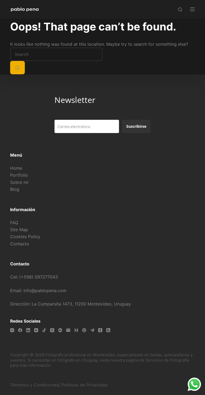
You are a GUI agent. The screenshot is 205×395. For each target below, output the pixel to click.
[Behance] (60, 330)
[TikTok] (44, 330)
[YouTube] (36, 330)
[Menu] (192, 9)
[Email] (68, 330)
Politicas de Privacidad (85, 385)
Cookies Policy (25, 236)
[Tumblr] (100, 330)
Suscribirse (136, 126)
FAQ (14, 222)
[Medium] (76, 330)
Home (16, 168)
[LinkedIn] (28, 330)
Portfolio (19, 175)
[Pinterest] (84, 330)
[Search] (180, 9)
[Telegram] (92, 330)
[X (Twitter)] (52, 330)
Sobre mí (19, 182)
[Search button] (17, 67)
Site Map (19, 229)
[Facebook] (20, 330)
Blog (14, 189)
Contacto (19, 243)
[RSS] (108, 330)
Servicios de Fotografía (167, 360)
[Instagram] (12, 330)
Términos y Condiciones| (35, 385)
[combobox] (56, 54)
